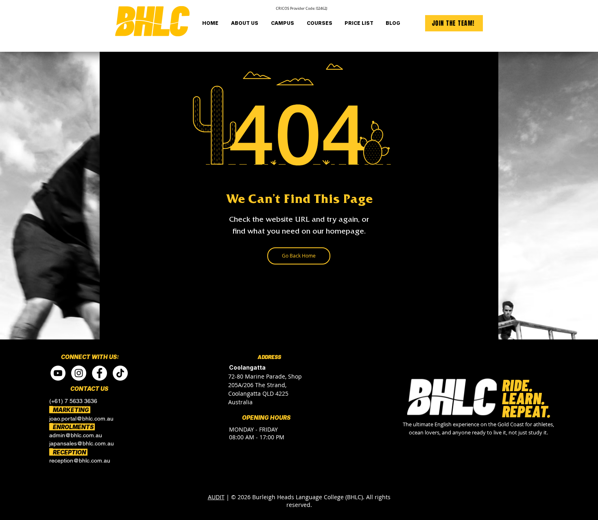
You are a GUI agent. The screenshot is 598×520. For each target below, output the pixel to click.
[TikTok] (120, 373)
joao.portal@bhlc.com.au (81, 418)
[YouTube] (57, 373)
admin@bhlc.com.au (75, 435)
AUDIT (216, 497)
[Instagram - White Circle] (78, 373)
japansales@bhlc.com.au (81, 443)
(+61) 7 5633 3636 (73, 401)
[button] (282, 23)
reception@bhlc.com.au (79, 460)
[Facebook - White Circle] (99, 373)
